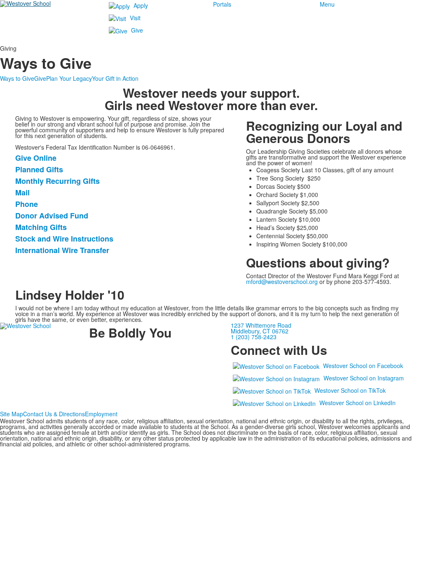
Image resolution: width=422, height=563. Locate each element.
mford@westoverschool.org (282, 281)
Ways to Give (17, 78)
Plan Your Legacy (69, 78)
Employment (101, 414)
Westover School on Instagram (364, 378)
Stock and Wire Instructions (64, 238)
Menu (327, 4)
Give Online (35, 157)
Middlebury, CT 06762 (259, 331)
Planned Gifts (39, 169)
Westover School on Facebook (363, 365)
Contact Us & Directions (54, 414)
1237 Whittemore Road (261, 325)
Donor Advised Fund (51, 215)
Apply (141, 5)
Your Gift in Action (115, 78)
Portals (222, 4)
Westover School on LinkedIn (357, 403)
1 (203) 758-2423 (254, 337)
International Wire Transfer (62, 250)
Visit (135, 18)
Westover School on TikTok (350, 390)
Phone (26, 204)
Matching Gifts (41, 227)
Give (137, 30)
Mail (22, 192)
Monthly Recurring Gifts (57, 181)
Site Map (11, 414)
